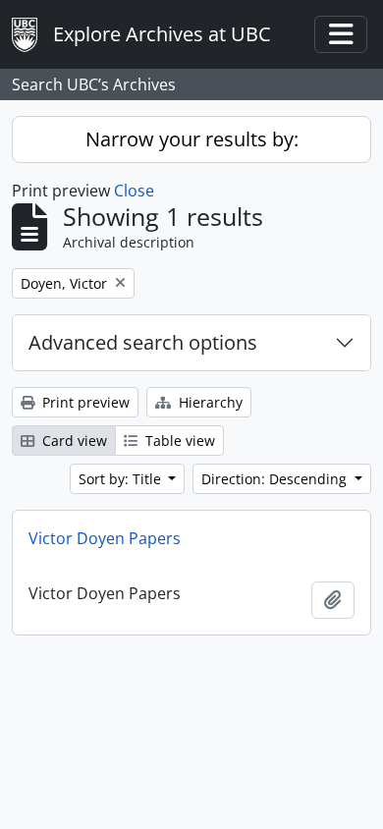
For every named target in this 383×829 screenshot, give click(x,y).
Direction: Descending (276, 479)
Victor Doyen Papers (104, 538)
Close (134, 190)
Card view (72, 440)
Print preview (84, 402)
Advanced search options (142, 342)
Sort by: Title (122, 479)
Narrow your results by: (192, 139)
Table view (178, 440)
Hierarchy (209, 402)
